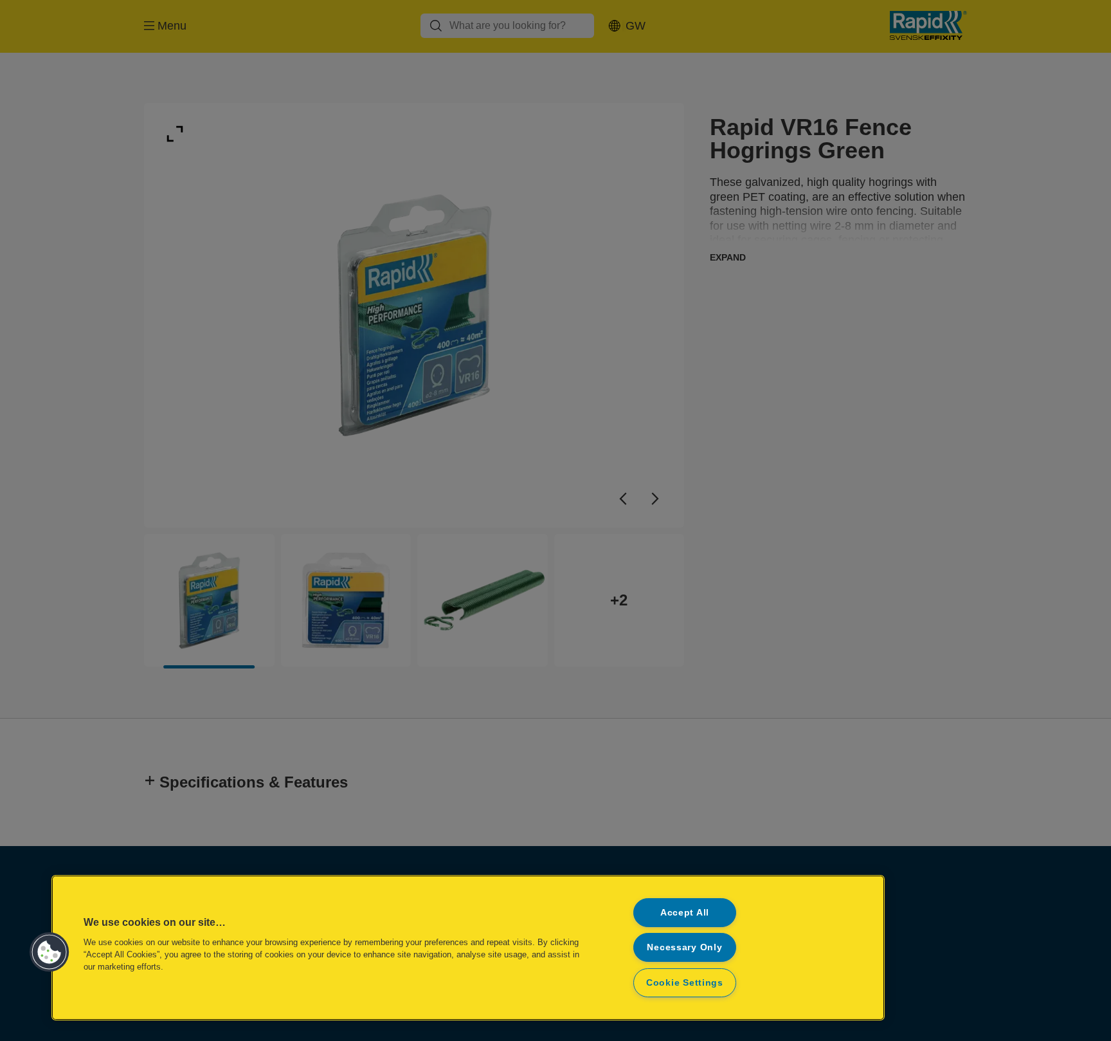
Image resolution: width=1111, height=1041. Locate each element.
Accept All (684, 912)
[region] (468, 947)
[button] (49, 952)
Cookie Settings (684, 982)
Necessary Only (684, 947)
